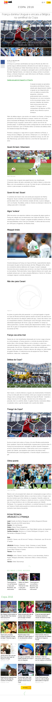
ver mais (25, 687)
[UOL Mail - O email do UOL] (42, 2)
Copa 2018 (26, 7)
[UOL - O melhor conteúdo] (8, 2)
